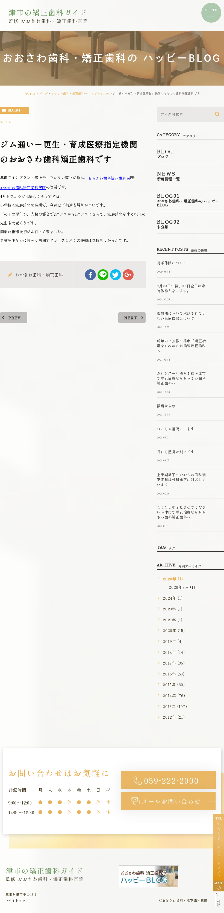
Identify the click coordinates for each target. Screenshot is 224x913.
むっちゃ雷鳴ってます (175, 428)
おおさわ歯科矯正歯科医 (109, 178)
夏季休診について (172, 262)
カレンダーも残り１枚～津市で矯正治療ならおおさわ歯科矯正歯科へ (181, 378)
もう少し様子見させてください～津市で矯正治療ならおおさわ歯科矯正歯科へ (181, 512)
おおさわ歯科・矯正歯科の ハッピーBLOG (80, 93)
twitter (115, 274)
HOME (30, 93)
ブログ (43, 93)
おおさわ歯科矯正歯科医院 (23, 187)
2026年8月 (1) (182, 587)
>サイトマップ (17, 900)
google (128, 274)
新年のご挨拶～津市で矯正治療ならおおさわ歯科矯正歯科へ (181, 345)
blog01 (14, 110)
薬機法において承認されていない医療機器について (181, 316)
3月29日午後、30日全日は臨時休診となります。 (181, 288)
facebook (90, 274)
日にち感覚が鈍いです (175, 451)
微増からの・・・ (172, 405)
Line (103, 274)
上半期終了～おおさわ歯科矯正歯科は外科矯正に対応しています (181, 479)
